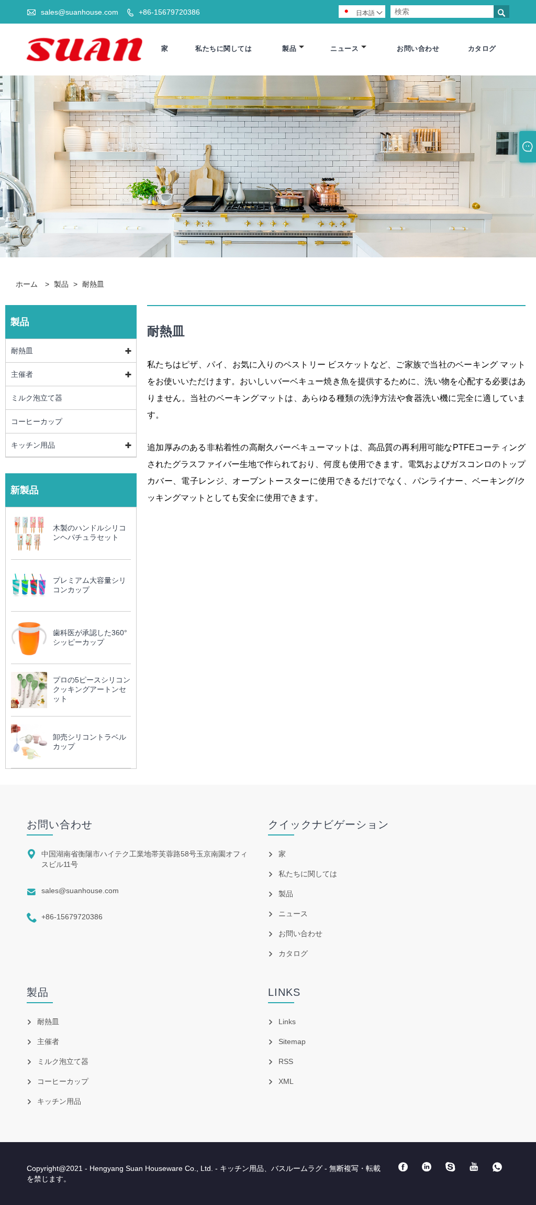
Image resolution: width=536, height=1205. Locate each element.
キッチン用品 (33, 445)
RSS (285, 1061)
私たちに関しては (223, 48)
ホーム (27, 284)
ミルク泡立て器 (36, 398)
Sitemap (292, 1041)
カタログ (482, 48)
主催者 (22, 374)
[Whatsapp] (497, 1167)
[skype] (450, 1167)
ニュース (344, 48)
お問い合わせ (418, 48)
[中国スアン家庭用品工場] (84, 49)
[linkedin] (427, 1167)
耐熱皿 (93, 284)
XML (286, 1081)
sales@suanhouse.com (79, 12)
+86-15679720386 (169, 12)
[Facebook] (403, 1167)
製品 (289, 48)
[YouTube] (474, 1167)
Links (287, 1021)
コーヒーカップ (36, 421)
